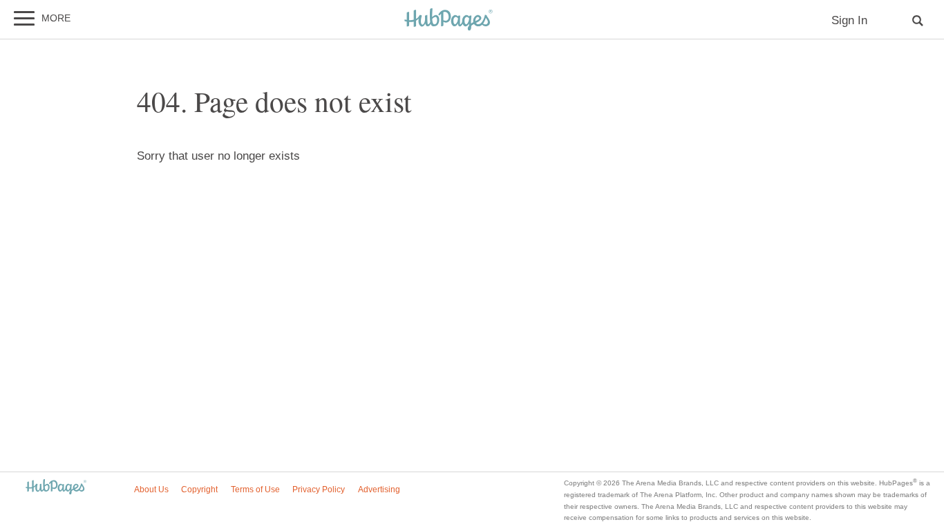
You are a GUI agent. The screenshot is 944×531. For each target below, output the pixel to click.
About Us (151, 489)
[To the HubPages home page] (56, 487)
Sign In (849, 20)
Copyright (199, 489)
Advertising (379, 489)
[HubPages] (448, 20)
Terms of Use (255, 489)
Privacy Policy (318, 489)
